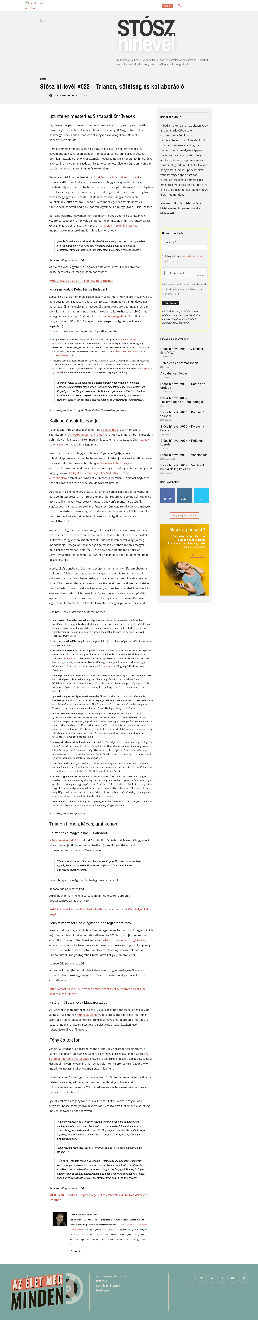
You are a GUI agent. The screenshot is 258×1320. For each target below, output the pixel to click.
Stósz (43, 79)
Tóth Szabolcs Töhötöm (64, 95)
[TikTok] (212, 1278)
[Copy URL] (225, 96)
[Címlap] (46, 1292)
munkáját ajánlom (88, 1014)
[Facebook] (163, 96)
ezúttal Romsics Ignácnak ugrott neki (115, 177)
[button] (179, 5)
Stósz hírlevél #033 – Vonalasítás (184, 455)
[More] (232, 96)
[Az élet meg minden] (38, 6)
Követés (184, 489)
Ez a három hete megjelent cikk (112, 316)
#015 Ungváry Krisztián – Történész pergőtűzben (81, 280)
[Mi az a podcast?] (184, 560)
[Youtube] (232, 1278)
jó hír (131, 930)
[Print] (211, 96)
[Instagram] (201, 1278)
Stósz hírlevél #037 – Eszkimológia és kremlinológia (181, 400)
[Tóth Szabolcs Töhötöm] (51, 95)
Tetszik (167, 489)
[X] (170, 96)
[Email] (205, 96)
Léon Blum (70, 658)
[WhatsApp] (184, 96)
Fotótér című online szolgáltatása (123, 940)
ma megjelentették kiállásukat (117, 225)
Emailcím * (169, 242)
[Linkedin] (191, 96)
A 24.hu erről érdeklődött (65, 840)
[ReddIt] (198, 96)
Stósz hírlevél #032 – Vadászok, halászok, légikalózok (182, 467)
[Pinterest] (177, 96)
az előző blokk (110, 429)
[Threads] (243, 1278)
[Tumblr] (218, 96)
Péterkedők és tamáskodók (179, 363)
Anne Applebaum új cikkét (85, 434)
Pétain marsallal (107, 666)
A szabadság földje (173, 373)
